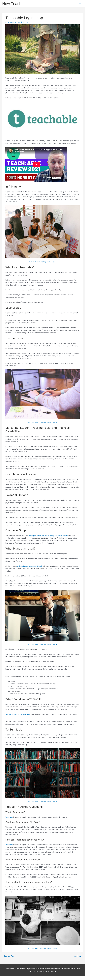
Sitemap (32, 968)
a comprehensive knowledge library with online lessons (48, 535)
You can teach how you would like (17, 714)
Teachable (9, 817)
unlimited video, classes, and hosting (30, 566)
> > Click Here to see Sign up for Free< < (42, 262)
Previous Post (8, 956)
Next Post (78, 956)
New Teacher (13, 3)
